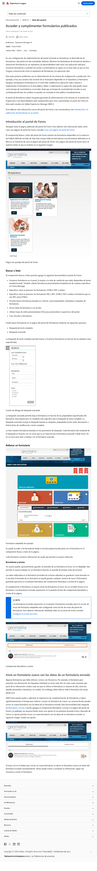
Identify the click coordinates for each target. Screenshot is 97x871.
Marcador (12, 37)
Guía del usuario (39, 20)
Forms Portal (16, 46)
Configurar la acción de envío (25, 614)
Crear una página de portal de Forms (59, 130)
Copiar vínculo (23, 37)
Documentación (12, 20)
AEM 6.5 (25, 20)
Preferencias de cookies (14, 856)
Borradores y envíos (16, 708)
